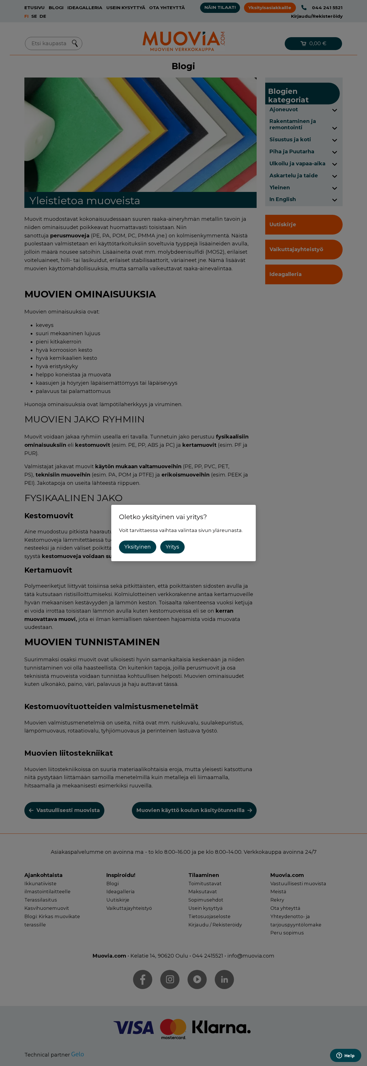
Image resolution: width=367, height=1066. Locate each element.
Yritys (172, 547)
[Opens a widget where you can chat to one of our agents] (345, 1056)
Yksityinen (137, 547)
